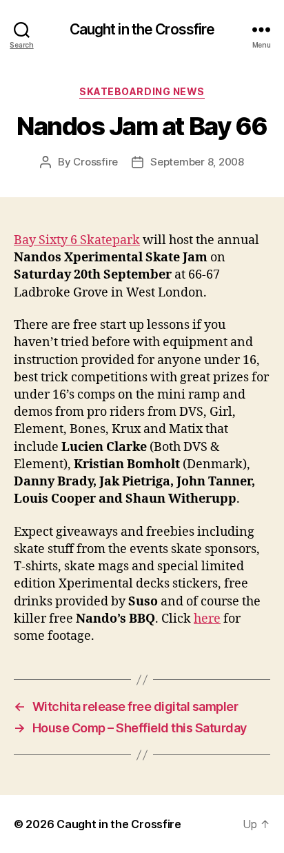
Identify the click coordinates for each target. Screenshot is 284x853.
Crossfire (95, 161)
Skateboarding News (141, 91)
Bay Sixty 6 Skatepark (77, 240)
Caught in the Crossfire (142, 29)
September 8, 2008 (197, 161)
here (207, 619)
